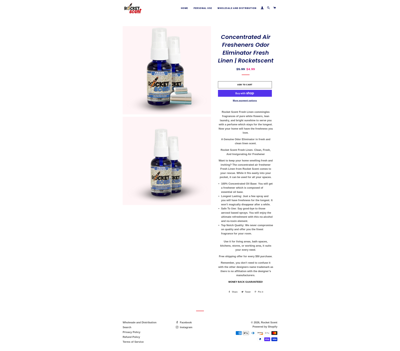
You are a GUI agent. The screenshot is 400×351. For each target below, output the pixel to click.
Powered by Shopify (264, 326)
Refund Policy (131, 337)
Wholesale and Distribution (237, 8)
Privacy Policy (131, 332)
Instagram (185, 327)
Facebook (185, 322)
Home (184, 8)
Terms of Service (133, 341)
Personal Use (203, 8)
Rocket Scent (269, 322)
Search (127, 327)
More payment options (245, 100)
